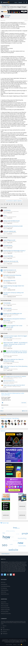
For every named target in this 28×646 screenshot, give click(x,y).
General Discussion (11, 257)
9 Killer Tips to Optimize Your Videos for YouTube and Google (13, 360)
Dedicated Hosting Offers (6, 613)
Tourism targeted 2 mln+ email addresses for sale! (12, 326)
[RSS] (21, 644)
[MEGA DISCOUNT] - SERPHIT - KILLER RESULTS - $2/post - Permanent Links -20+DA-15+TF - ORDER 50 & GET (15, 344)
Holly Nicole (4, 8)
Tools (2, 410)
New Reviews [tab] (9, 414)
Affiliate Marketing (4, 590)
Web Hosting (10, 227)
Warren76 (5, 309)
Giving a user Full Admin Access (11, 221)
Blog (3, 627)
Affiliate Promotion (4, 603)
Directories (8, 281)
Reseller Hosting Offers (5, 609)
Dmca (4, 215)
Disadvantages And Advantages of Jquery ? (14, 250)
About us (14, 644)
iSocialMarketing (6, 362)
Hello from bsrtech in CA (9, 270)
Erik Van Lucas (6, 338)
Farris (4, 276)
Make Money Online (5, 594)
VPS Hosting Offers (4, 611)
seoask (4, 295)
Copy (2, 407)
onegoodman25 (6, 355)
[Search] (26, 2)
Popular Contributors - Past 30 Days (10, 418)
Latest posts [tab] (3, 374)
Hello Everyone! (7, 308)
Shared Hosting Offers (5, 607)
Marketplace (5, 633)
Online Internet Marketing (12, 369)
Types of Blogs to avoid (9, 240)
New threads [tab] (9, 374)
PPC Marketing (4, 588)
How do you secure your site (10, 261)
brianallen (5, 288)
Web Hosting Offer (4, 605)
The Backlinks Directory (9, 280)
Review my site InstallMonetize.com (12, 313)
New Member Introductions (12, 271)
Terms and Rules (9, 644)
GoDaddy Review (7, 245)
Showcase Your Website (14, 314)
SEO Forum (3, 582)
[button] (1, 2)
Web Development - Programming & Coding (15, 251)
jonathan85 (5, 369)
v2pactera (5, 321)
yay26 (4, 304)
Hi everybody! (7, 303)
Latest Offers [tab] (3, 414)
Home (19, 644)
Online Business (4, 584)
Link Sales (9, 347)
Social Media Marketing (10, 276)
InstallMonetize (6, 314)
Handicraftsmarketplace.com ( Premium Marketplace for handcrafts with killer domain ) (15, 352)
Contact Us (5, 631)
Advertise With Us (6, 629)
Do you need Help (8, 256)
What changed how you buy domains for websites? (14, 376)
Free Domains (7, 210)
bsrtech (4, 271)
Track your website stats (9, 231)
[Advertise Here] (22, 506)
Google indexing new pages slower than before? (14, 385)
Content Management (12, 216)
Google (9, 288)
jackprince (5, 347)
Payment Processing (11, 321)
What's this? (25, 410)
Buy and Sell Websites (14, 355)
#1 (26, 20)
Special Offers (3, 601)
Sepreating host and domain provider (13, 226)
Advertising (10, 328)
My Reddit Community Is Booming (12, 275)
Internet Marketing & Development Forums (14, 295)
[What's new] (24, 2)
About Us (4, 625)
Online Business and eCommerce (15, 338)
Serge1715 (5, 328)
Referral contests (4, 391)
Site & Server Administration (13, 211)
